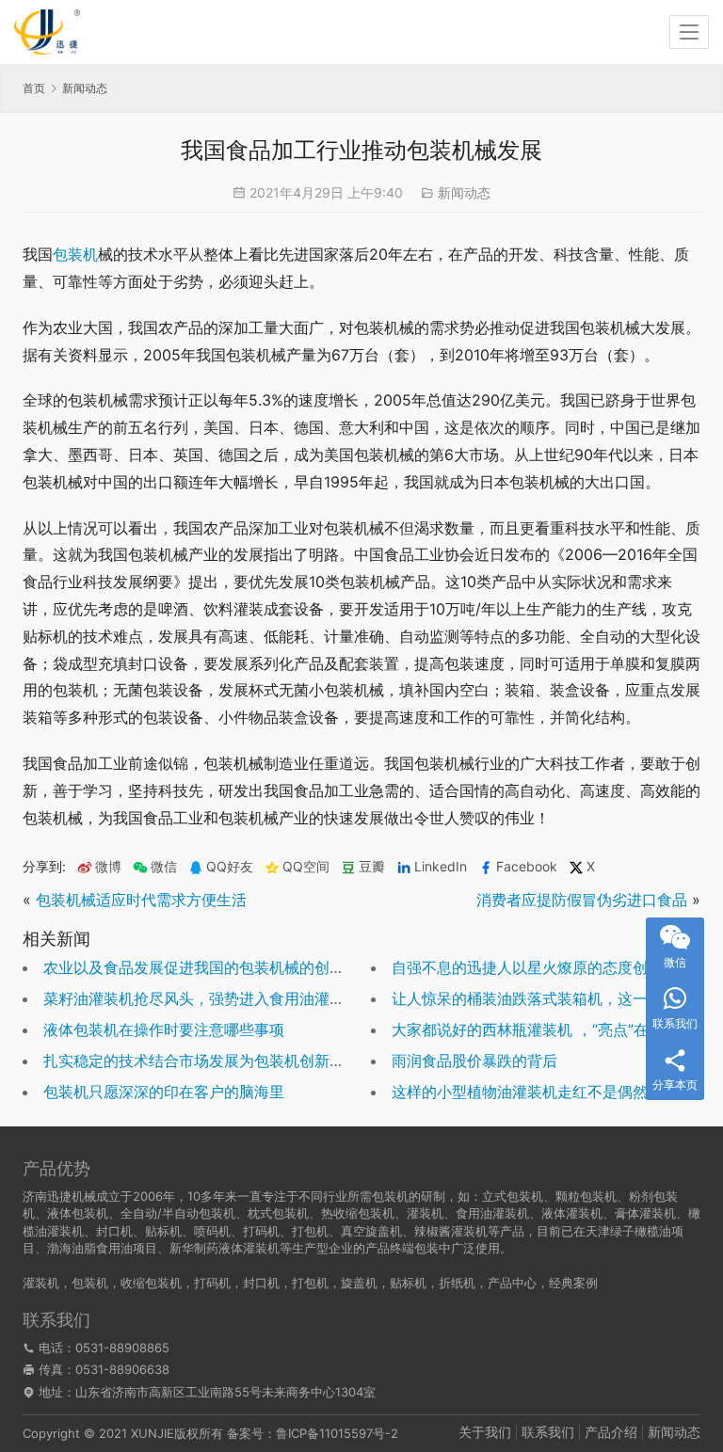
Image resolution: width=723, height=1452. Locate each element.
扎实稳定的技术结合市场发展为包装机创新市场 (201, 1060)
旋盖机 (359, 1282)
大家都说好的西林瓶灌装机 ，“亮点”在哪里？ (543, 1029)
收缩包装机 (151, 1282)
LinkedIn (440, 866)
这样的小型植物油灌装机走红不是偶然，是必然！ (557, 1091)
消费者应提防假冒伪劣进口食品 (581, 899)
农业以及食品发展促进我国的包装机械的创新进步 (209, 967)
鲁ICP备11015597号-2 (337, 1433)
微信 (155, 866)
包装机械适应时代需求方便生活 (141, 899)
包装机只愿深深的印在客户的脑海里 (163, 1091)
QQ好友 (229, 866)
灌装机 (41, 1282)
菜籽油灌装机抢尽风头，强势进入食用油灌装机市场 (216, 998)
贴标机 (408, 1282)
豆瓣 (372, 866)
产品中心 (512, 1282)
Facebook (526, 866)
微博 (108, 866)
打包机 (310, 1282)
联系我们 (548, 1432)
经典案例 (573, 1282)
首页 (34, 88)
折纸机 (457, 1282)
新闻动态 (464, 192)
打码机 (212, 1282)
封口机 (261, 1282)
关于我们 (484, 1432)
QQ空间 (305, 866)
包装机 (75, 254)
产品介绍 (611, 1432)
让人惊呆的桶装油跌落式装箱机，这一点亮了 (542, 998)
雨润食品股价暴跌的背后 (474, 1060)
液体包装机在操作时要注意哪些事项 (163, 1029)
